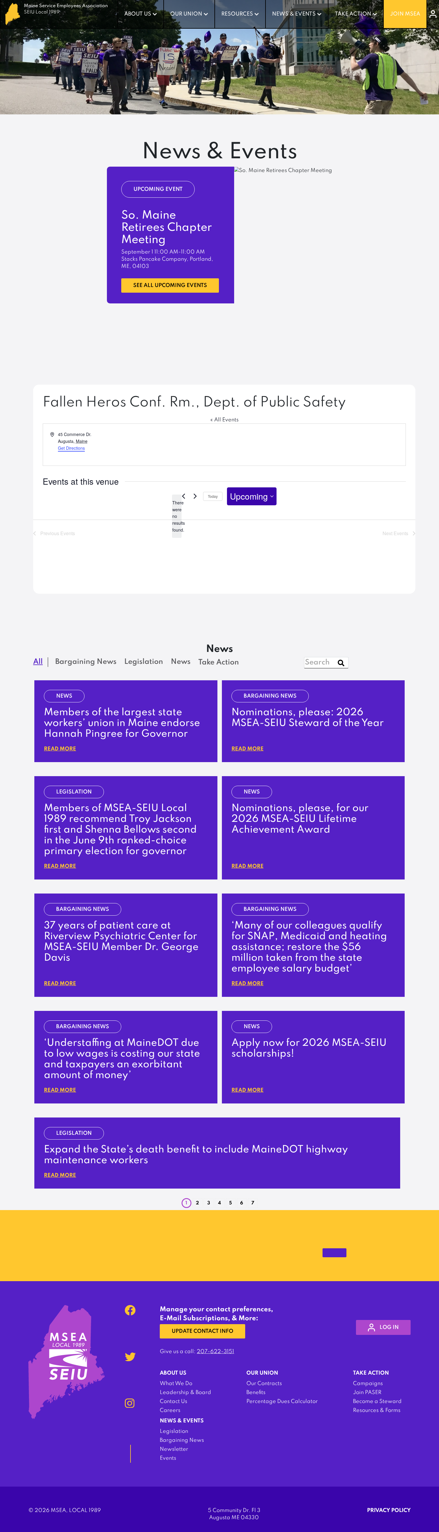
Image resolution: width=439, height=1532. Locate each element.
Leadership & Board (185, 1392)
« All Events (224, 420)
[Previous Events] (183, 496)
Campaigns (368, 1383)
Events (168, 1458)
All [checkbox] (38, 662)
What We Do (176, 1383)
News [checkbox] (181, 662)
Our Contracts (264, 1383)
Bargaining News (182, 1440)
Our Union (186, 14)
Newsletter (174, 1449)
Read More (60, 749)
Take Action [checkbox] (218, 662)
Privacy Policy (389, 1510)
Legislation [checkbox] (143, 662)
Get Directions (71, 448)
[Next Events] (195, 496)
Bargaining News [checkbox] (85, 662)
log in (389, 1327)
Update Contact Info (202, 1331)
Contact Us (173, 1401)
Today (213, 496)
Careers (170, 1410)
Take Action (353, 14)
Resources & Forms (376, 1410)
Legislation (174, 1431)
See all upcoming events (170, 285)
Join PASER (367, 1392)
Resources (237, 14)
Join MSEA (405, 14)
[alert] (177, 516)
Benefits (255, 1392)
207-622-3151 (215, 1351)
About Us (137, 14)
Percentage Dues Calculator (282, 1401)
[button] (197, 1203)
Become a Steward (377, 1401)
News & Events (294, 14)
